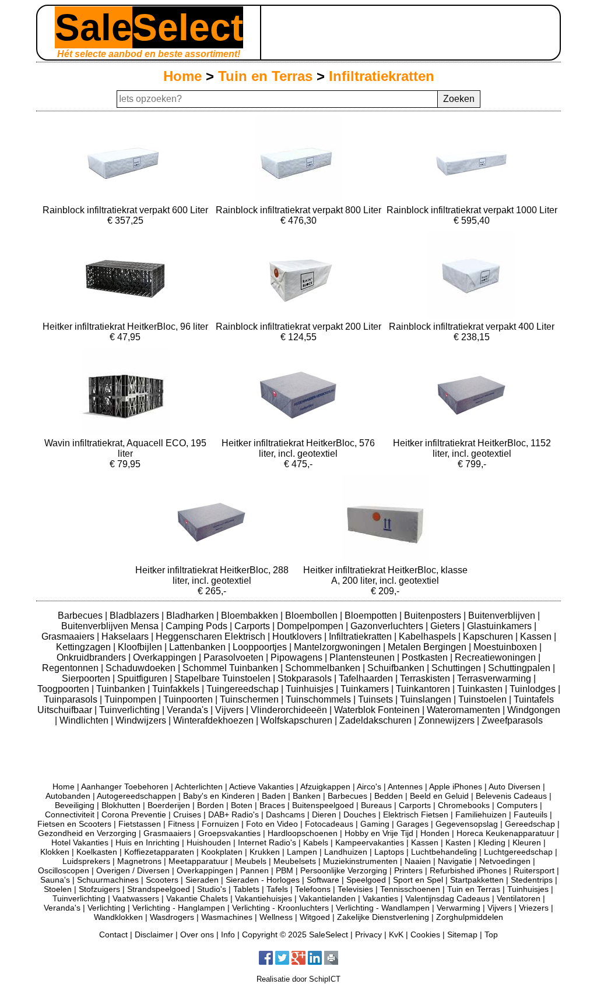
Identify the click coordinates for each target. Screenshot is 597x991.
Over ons (197, 934)
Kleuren (526, 842)
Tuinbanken (122, 689)
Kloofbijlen (141, 647)
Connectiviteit (69, 814)
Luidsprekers (86, 861)
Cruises (187, 814)
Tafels (277, 889)
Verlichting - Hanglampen (178, 907)
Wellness (276, 917)
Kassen (537, 636)
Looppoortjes (261, 647)
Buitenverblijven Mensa (111, 626)
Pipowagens (298, 657)
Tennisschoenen (410, 889)
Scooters (162, 879)
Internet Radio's (267, 842)
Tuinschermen (250, 699)
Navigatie (455, 861)
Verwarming (458, 907)
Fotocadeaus (329, 823)
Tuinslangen (427, 699)
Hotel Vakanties (79, 842)
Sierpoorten (87, 678)
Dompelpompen (311, 626)
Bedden (388, 795)
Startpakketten (477, 879)
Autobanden (67, 795)
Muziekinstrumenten (360, 861)
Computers (517, 805)
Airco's (369, 786)
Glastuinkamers (500, 626)
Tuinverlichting (130, 710)
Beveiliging (74, 805)
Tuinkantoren (424, 689)
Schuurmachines (108, 879)
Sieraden (202, 879)
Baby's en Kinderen (219, 795)
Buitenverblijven (503, 615)
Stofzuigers (99, 889)
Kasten (458, 842)
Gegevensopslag (467, 823)
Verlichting (106, 907)
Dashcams (285, 814)
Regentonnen (71, 668)
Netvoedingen (505, 861)
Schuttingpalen (520, 668)
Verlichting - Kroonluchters (280, 907)
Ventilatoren (518, 898)
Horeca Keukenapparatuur (505, 833)
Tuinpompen (131, 699)
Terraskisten (426, 678)
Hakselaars (126, 636)
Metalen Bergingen (428, 647)
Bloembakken (250, 615)
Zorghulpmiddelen (469, 917)
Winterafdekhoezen (214, 720)
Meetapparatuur (198, 861)
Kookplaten (222, 851)
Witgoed (315, 917)
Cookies (425, 934)
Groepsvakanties (229, 833)
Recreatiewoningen (496, 657)
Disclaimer (154, 934)
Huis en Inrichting (147, 842)
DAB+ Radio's (233, 814)
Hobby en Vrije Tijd (379, 833)
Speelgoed (366, 879)
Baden (274, 795)
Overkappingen (166, 657)
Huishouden (209, 842)
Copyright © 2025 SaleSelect (295, 934)
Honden (434, 833)
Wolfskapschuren (298, 720)
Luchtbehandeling (444, 851)
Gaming (374, 823)
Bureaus (376, 805)
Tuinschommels (319, 699)
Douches (359, 814)
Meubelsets (294, 861)
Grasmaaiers (69, 636)
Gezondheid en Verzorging (87, 833)
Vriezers (534, 907)
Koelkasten (96, 851)
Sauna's (55, 879)
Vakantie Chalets (197, 898)
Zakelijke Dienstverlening (383, 917)
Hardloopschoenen (303, 833)
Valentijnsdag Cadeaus (447, 898)
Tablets (246, 889)
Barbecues (81, 615)
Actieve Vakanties (261, 786)
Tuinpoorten (189, 699)
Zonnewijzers (448, 720)
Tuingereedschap (243, 689)
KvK (396, 934)
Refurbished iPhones (468, 870)
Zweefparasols (512, 720)
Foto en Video (272, 823)
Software (323, 879)
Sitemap (462, 934)
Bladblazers (135, 615)
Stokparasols (306, 678)
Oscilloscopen (63, 870)
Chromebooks (464, 805)
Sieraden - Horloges (263, 879)
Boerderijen (169, 805)
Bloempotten (372, 615)
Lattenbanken (198, 647)
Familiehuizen (481, 814)
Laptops (389, 851)
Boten (241, 805)
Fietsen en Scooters (74, 823)
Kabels (315, 842)
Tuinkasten (481, 689)
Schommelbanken (324, 668)
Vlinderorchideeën (290, 710)
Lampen (302, 851)
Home (182, 76)
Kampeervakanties (369, 842)
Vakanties (380, 898)
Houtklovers (298, 636)
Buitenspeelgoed (323, 805)
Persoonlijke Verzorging (343, 870)
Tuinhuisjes (311, 689)
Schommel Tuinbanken (231, 668)
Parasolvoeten (234, 657)
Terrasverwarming (495, 678)
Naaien (418, 861)
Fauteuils (530, 814)
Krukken (265, 851)
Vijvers (230, 710)
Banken (307, 795)
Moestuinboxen (506, 647)
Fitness (181, 823)
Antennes (405, 786)
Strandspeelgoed (158, 889)
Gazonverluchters (388, 626)
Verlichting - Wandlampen (383, 907)
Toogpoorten (64, 689)
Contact (113, 934)
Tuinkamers (365, 689)
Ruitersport (534, 870)
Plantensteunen (363, 657)
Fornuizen (220, 823)
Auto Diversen (514, 786)
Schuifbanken (397, 668)
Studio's (211, 889)
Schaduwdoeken (142, 668)
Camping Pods (198, 626)
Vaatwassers (136, 898)
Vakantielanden (327, 898)
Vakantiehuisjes (263, 898)
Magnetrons (139, 861)
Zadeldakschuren (376, 720)
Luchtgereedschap (518, 851)
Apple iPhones (455, 786)
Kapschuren (489, 636)
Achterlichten (199, 786)
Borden (210, 805)
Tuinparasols (72, 699)
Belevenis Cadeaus (511, 795)
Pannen (254, 870)
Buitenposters (433, 615)
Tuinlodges (534, 689)
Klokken (54, 851)
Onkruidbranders (92, 657)
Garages (412, 823)
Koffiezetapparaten (159, 851)
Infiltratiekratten (381, 76)
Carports (253, 626)
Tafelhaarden (367, 678)
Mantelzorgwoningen (338, 647)
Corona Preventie (133, 814)
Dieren (324, 814)
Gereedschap (530, 823)
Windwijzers (141, 720)
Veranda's (188, 710)
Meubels (250, 861)
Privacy (368, 934)
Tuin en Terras (265, 76)
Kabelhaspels (428, 636)
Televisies (355, 889)
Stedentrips (532, 879)
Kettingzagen (84, 647)
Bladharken (191, 615)
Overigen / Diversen (133, 870)
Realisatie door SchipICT (298, 979)
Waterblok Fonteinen (378, 710)
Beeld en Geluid (439, 795)
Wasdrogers (172, 917)
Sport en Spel (418, 879)
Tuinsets (376, 699)
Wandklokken (118, 917)
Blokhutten (121, 805)
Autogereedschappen (136, 795)
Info (228, 934)
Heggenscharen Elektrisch (212, 636)
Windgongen (533, 710)
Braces (272, 805)
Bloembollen (312, 615)
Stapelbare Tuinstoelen (223, 678)
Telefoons (313, 889)
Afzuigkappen (325, 786)
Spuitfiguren (143, 678)
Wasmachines (226, 917)
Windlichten (85, 720)
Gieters (446, 626)
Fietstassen (139, 823)
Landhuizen (345, 851)
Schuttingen (457, 668)
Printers (408, 870)
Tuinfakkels (177, 689)
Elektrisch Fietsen (415, 814)
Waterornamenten (465, 710)
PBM (284, 870)
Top (491, 934)
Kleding (491, 842)
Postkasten (426, 657)
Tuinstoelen (483, 699)
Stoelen (58, 889)
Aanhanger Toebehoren (124, 786)
